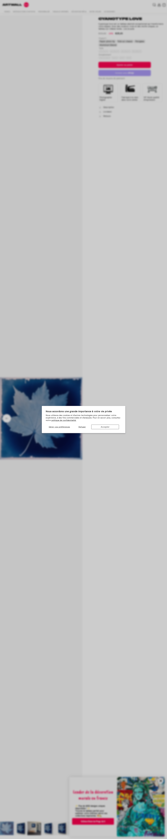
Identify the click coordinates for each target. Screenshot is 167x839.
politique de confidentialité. (63, 420)
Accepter (105, 427)
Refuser (82, 427)
